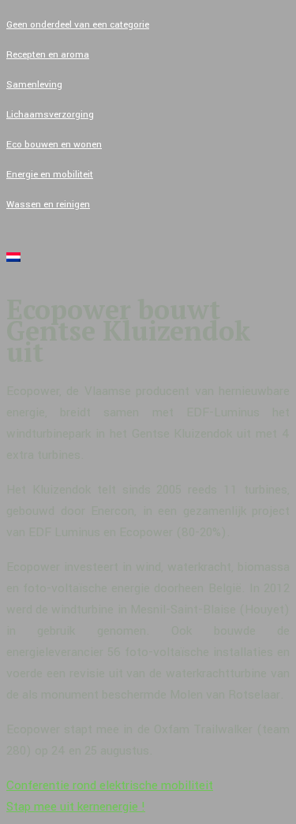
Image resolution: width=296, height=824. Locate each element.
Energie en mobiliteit (49, 174)
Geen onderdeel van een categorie (77, 25)
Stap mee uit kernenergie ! (75, 806)
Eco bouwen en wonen (54, 144)
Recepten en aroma (47, 55)
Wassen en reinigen (48, 204)
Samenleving (34, 84)
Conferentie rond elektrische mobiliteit (109, 785)
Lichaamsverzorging (50, 114)
